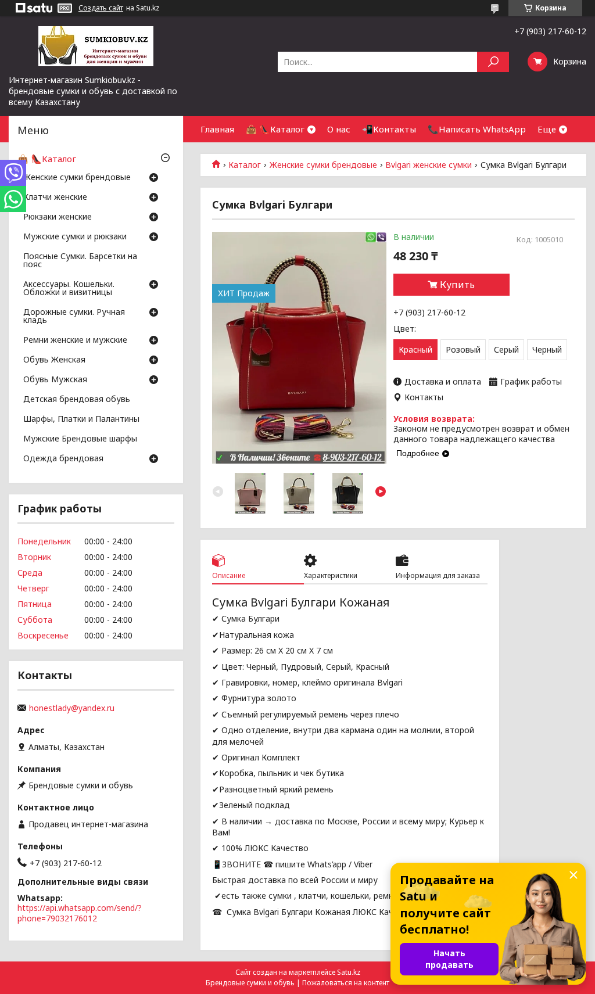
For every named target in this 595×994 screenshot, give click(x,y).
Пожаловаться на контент (345, 983)
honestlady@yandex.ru (71, 708)
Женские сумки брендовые (323, 165)
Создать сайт (100, 8)
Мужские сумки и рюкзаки (75, 237)
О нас (338, 129)
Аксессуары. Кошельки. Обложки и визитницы (68, 288)
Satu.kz (348, 972)
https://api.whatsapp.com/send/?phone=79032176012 (79, 913)
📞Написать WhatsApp (477, 129)
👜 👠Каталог (275, 129)
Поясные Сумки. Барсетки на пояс (80, 261)
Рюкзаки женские (57, 217)
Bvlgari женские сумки (428, 165)
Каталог (244, 165)
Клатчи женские (55, 197)
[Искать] (493, 62)
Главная (217, 129)
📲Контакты (389, 129)
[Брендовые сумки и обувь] (96, 45)
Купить (457, 284)
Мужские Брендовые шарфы (80, 439)
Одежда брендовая (63, 459)
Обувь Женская (54, 360)
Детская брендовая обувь (76, 399)
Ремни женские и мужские (75, 340)
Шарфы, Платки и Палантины (81, 419)
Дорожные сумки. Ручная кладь (74, 316)
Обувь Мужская (55, 380)
